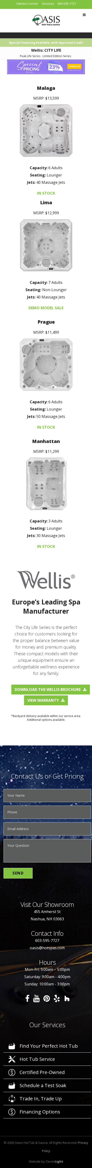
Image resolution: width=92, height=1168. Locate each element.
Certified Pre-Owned (42, 1072)
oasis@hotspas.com (47, 947)
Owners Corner (27, 3)
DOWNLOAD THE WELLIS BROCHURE (48, 689)
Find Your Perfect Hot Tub (49, 1046)
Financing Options (40, 1112)
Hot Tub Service (37, 1059)
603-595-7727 (67, 3)
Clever (54, 1161)
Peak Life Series (30, 56)
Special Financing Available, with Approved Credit (46, 43)
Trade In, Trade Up (41, 1098)
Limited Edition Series (56, 56)
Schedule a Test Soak (43, 1085)
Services (48, 3)
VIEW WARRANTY (43, 700)
